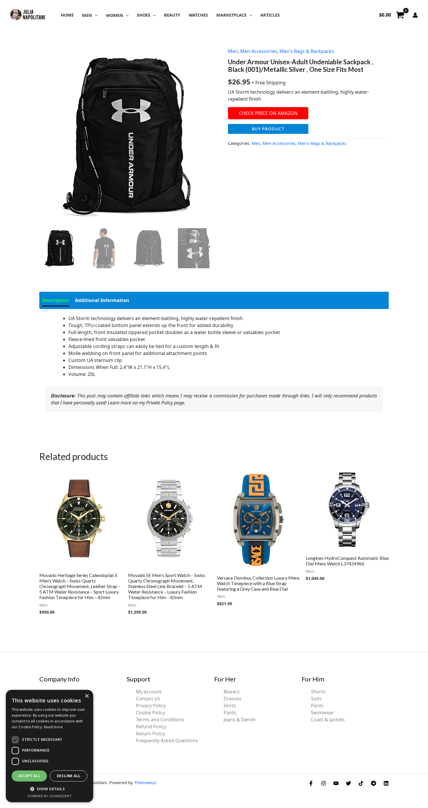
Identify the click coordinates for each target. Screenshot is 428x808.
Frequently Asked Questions (167, 740)
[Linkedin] (386, 783)
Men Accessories (258, 51)
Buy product (268, 128)
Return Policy (150, 733)
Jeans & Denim (240, 719)
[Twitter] (348, 783)
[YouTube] (336, 783)
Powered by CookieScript (50, 796)
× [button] (86, 696)
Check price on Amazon (268, 113)
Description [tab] (55, 300)
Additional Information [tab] (102, 300)
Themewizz (145, 782)
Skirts (230, 705)
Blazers (232, 691)
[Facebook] (311, 783)
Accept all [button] (29, 775)
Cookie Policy (150, 712)
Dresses (232, 698)
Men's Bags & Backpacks (307, 51)
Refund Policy (151, 726)
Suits (316, 698)
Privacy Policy (151, 705)
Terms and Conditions (160, 719)
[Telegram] (373, 783)
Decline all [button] (68, 775)
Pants (230, 712)
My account (149, 691)
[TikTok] (361, 783)
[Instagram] (323, 783)
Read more (53, 726)
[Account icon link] (415, 15)
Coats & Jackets (328, 719)
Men (233, 51)
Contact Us (148, 698)
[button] (95, 15)
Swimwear (322, 712)
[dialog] (49, 746)
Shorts (318, 691)
